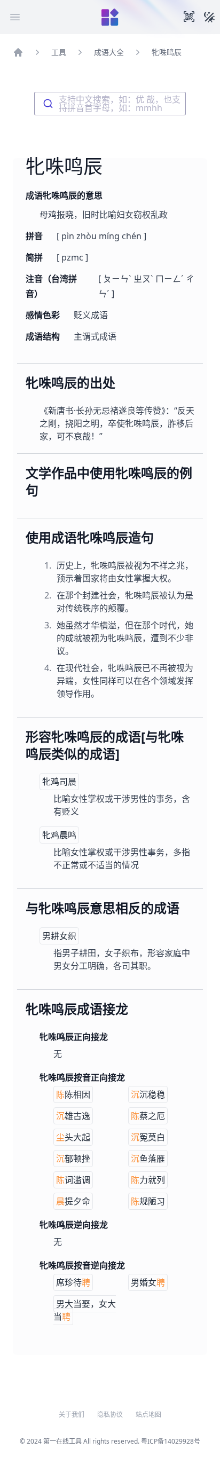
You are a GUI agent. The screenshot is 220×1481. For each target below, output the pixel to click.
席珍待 (73, 1282)
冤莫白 (148, 1137)
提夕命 (73, 1201)
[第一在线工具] (110, 17)
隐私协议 (110, 1415)
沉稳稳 (148, 1094)
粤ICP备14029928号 (170, 1441)
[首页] (18, 52)
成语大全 (109, 52)
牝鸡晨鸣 (59, 835)
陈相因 (73, 1094)
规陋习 (148, 1201)
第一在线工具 (62, 1441)
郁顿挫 (73, 1158)
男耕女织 (59, 936)
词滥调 (73, 1180)
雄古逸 (73, 1116)
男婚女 (148, 1282)
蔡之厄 (148, 1116)
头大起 (73, 1137)
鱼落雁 (148, 1158)
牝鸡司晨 (59, 781)
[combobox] (110, 103)
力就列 (148, 1180)
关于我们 (71, 1415)
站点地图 (148, 1415)
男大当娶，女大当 (84, 1310)
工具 (58, 52)
